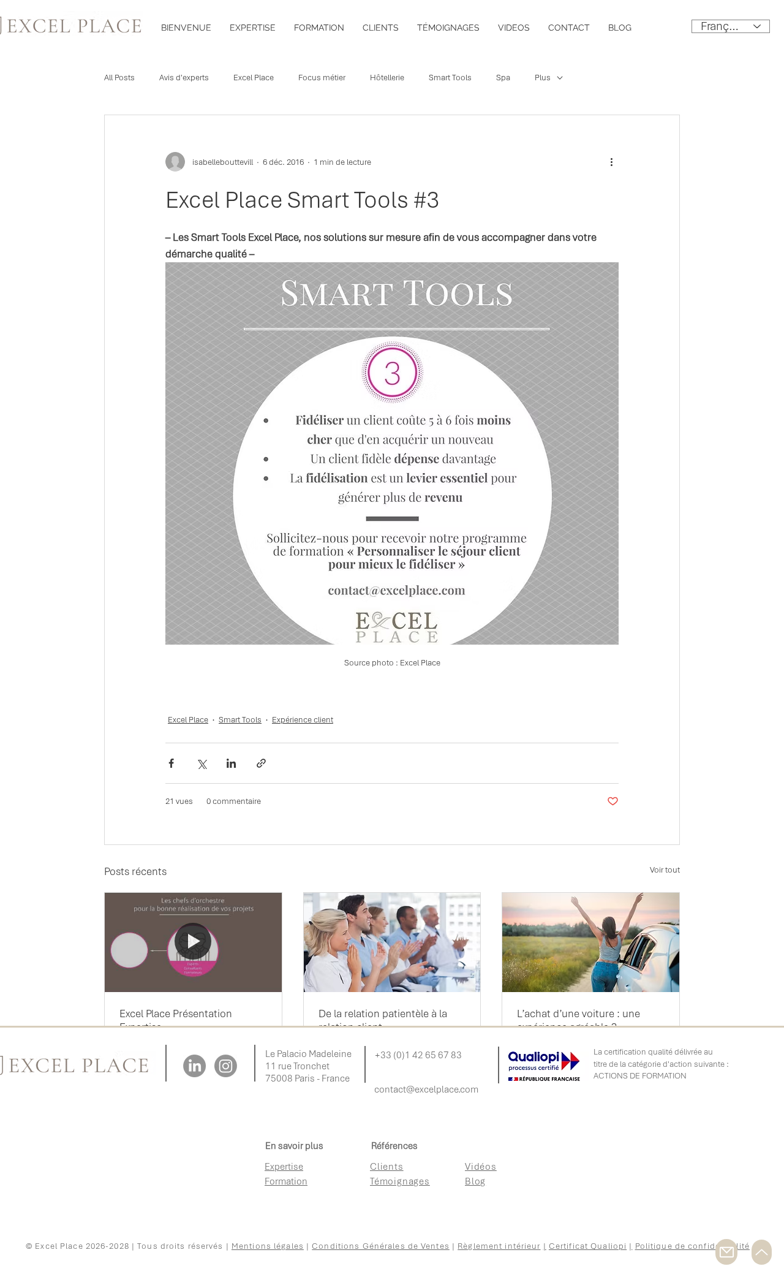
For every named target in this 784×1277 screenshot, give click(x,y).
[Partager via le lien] (261, 763)
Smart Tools (450, 77)
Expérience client (302, 719)
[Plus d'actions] (611, 161)
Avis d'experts (184, 77)
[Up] (762, 1252)
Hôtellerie (387, 77)
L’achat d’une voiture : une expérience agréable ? (578, 1020)
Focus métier (321, 77)
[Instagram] (225, 1066)
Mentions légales (268, 1246)
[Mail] (726, 1252)
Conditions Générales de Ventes (381, 1246)
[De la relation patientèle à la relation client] (392, 942)
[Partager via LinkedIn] (231, 763)
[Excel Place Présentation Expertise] (193, 942)
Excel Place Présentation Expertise (175, 1020)
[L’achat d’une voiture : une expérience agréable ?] (590, 942)
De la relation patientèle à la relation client (382, 1020)
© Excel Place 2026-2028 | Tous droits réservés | (129, 1246)
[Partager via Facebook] (171, 763)
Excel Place (253, 77)
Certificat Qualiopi (588, 1246)
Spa (503, 77)
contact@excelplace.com (426, 1089)
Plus (543, 77)
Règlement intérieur (499, 1246)
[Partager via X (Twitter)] (201, 763)
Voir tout (665, 870)
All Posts (119, 77)
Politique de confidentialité (692, 1246)
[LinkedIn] (194, 1066)
